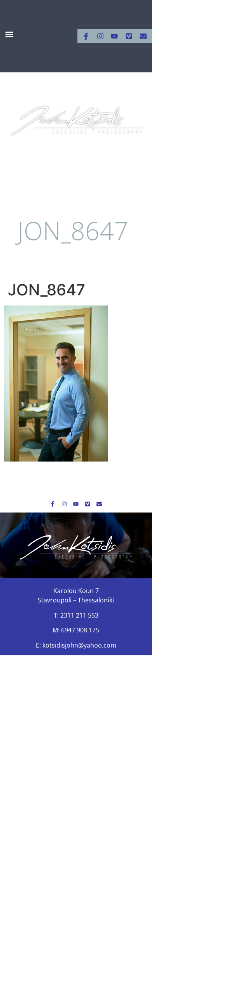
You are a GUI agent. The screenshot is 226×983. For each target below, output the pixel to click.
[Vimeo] (129, 36)
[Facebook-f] (86, 36)
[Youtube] (114, 36)
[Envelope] (143, 36)
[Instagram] (100, 36)
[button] (9, 34)
